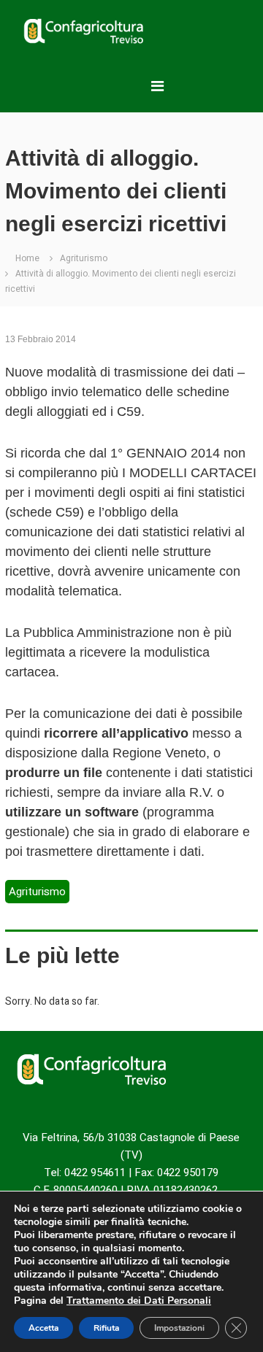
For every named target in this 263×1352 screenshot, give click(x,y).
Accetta (43, 1328)
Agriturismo (83, 258)
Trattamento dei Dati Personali (138, 1300)
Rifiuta (106, 1328)
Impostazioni (179, 1328)
